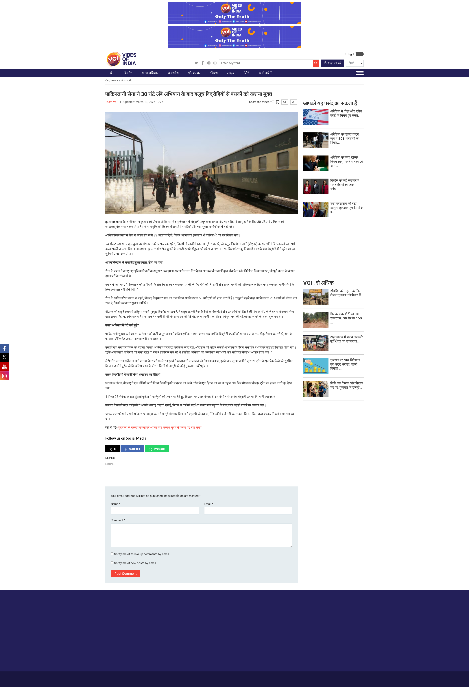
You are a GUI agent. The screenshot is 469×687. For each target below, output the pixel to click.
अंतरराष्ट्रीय (126, 80)
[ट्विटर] (196, 63)
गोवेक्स (198, 628)
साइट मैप (175, 677)
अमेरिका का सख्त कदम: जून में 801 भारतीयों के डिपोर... (344, 138)
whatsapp (159, 448)
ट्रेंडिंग (112, 632)
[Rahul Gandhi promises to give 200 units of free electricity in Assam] (315, 296)
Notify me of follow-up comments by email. (141, 554)
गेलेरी (259, 628)
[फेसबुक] (202, 63)
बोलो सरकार (205, 641)
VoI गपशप (204, 637)
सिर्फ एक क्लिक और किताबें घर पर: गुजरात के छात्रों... (346, 385)
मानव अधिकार (153, 628)
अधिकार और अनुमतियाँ (292, 664)
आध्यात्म (241, 664)
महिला (240, 632)
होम (106, 80)
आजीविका (131, 677)
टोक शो (263, 637)
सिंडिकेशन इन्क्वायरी (290, 655)
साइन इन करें (334, 63)
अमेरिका (169, 632)
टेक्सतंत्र (132, 655)
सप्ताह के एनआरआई (174, 641)
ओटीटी (191, 641)
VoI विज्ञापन (287, 632)
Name (115, 504)
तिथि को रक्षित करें (268, 632)
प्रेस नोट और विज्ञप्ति (291, 637)
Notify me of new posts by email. (135, 563)
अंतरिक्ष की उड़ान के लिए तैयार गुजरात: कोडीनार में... (346, 293)
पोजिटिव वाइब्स (116, 669)
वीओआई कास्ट (267, 646)
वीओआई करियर (288, 660)
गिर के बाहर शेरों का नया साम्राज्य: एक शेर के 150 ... (346, 318)
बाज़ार (131, 646)
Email (208, 504)
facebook (134, 448)
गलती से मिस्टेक (288, 650)
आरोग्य (240, 646)
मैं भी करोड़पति (135, 650)
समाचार (114, 80)
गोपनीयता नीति (160, 677)
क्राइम (112, 660)
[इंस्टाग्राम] (209, 63)
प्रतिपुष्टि (145, 677)
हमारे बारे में (118, 677)
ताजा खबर (114, 637)
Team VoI (111, 102)
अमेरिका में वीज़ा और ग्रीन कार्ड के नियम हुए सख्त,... (346, 113)
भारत (130, 632)
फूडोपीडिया (220, 628)
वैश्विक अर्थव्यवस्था (137, 641)
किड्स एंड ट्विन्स (245, 650)
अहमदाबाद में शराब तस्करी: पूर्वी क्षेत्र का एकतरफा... (346, 339)
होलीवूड (191, 637)
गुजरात (112, 655)
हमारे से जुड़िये (347, 608)
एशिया (167, 637)
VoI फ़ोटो (264, 655)
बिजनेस (129, 628)
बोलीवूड (191, 632)
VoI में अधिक (284, 628)
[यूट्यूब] (215, 63)
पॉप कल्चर (189, 628)
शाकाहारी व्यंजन (225, 632)
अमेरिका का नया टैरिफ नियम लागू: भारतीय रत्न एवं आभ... (346, 161)
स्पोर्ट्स (240, 655)
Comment (118, 520)
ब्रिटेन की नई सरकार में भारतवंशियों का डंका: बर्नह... (344, 184)
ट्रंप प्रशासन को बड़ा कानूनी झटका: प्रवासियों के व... (346, 207)
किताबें (191, 646)
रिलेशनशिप (242, 637)
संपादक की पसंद (117, 641)
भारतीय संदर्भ (115, 650)
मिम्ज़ (262, 650)
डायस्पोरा (166, 628)
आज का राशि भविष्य (246, 669)
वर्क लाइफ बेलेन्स (245, 641)
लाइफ (236, 628)
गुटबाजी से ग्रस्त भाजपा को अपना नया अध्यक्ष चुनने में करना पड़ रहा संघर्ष (160, 427)
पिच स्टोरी (285, 646)
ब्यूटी (239, 660)
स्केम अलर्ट (286, 641)
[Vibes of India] (120, 59)
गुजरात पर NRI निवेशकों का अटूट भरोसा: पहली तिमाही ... (345, 364)
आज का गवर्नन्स (207, 632)
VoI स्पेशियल (115, 664)
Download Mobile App (342, 679)
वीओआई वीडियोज (268, 641)
